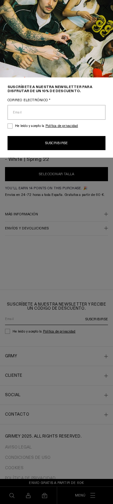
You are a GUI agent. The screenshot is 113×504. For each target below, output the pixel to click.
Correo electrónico (29, 100)
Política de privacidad (62, 126)
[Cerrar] (105, 8)
